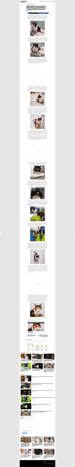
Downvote (43, 341)
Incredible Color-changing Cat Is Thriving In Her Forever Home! (37, 370)
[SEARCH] (52, 1)
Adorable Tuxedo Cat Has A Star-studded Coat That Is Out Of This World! (48, 361)
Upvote (31, 341)
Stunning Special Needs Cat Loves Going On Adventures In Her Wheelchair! (26, 370)
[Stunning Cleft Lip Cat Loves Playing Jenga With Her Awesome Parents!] (26, 357)
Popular (21, 436)
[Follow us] (51, 1)
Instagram (44, 318)
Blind (47, 368)
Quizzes (49, 1)
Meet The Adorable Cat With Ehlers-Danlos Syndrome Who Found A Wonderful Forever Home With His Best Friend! (49, 456)
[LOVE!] (21, 353)
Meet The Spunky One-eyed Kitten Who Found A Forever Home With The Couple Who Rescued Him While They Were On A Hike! (37, 444)
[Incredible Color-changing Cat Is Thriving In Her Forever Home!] (37, 366)
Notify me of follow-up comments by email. (27, 430)
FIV (36, 359)
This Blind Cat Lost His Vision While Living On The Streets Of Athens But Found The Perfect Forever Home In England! (49, 370)
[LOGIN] (53, 1)
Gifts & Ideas (46, 1)
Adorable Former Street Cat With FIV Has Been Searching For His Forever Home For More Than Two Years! (37, 361)
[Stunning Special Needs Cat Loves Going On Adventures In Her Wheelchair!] (26, 366)
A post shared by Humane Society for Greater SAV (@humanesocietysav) (37, 160)
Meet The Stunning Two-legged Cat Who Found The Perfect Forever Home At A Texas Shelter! (26, 456)
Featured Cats (42, 1)
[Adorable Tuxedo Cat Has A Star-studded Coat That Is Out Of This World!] (49, 357)
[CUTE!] (22, 353)
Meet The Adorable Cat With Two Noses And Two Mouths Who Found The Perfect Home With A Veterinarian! (37, 456)
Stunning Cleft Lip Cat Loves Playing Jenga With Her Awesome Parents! (26, 361)
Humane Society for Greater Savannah (39, 15)
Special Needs (22, 359)
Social (38, 359)
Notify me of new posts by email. (26, 431)
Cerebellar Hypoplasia (23, 367)
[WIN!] (45, 436)
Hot (44, 363)
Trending (32, 353)
